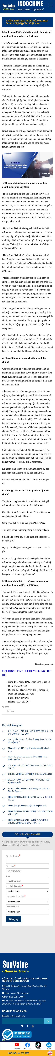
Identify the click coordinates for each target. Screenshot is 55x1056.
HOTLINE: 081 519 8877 (18, 1053)
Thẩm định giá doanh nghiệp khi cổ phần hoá (27, 806)
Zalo (49, 1049)
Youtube (16, 1049)
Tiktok (38, 1049)
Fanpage (27, 1049)
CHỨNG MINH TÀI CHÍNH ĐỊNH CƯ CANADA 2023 (30, 774)
